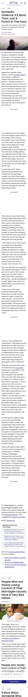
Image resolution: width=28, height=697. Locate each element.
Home (3, 8)
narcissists (19, 368)
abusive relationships (16, 552)
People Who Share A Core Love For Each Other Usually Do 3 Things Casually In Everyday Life (14, 531)
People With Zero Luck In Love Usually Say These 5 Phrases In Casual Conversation (14, 537)
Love (9, 8)
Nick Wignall (5, 601)
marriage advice (10, 515)
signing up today (18, 517)
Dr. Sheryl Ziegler (6, 32)
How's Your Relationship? (14, 562)
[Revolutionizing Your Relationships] (14, 2)
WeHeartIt (11, 520)
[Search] (21, 3)
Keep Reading (14, 682)
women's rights (19, 75)
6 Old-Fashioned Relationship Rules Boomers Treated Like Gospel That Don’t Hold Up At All (14, 544)
